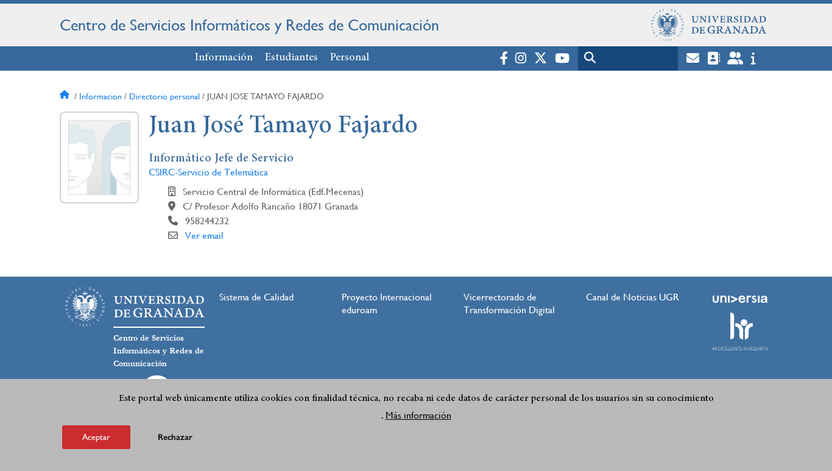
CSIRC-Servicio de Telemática (208, 172)
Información (224, 57)
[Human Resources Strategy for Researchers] (740, 331)
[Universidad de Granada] (708, 25)
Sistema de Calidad (256, 297)
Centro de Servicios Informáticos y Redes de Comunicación (249, 25)
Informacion (100, 96)
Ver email (204, 235)
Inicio (66, 96)
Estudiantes (291, 57)
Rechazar (175, 437)
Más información (418, 415)
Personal (349, 57)
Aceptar (96, 437)
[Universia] (740, 299)
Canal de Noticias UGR (632, 297)
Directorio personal (164, 96)
